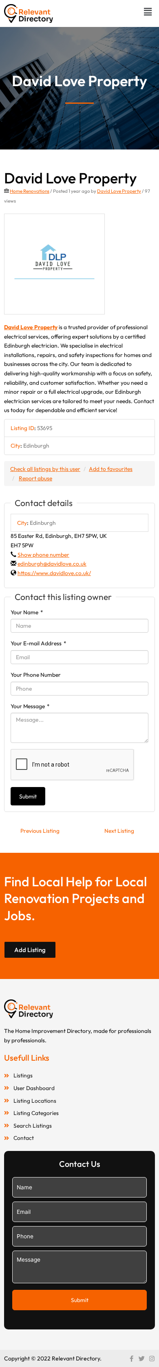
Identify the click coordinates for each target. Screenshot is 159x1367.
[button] (148, 11)
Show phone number (43, 554)
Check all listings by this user (45, 469)
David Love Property (119, 191)
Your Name (27, 612)
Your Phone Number (36, 674)
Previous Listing (40, 830)
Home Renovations (29, 191)
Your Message (30, 706)
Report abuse (35, 478)
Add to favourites (110, 469)
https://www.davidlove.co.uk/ (54, 573)
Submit (28, 796)
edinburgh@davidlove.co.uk (52, 563)
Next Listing (119, 830)
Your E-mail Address (38, 643)
